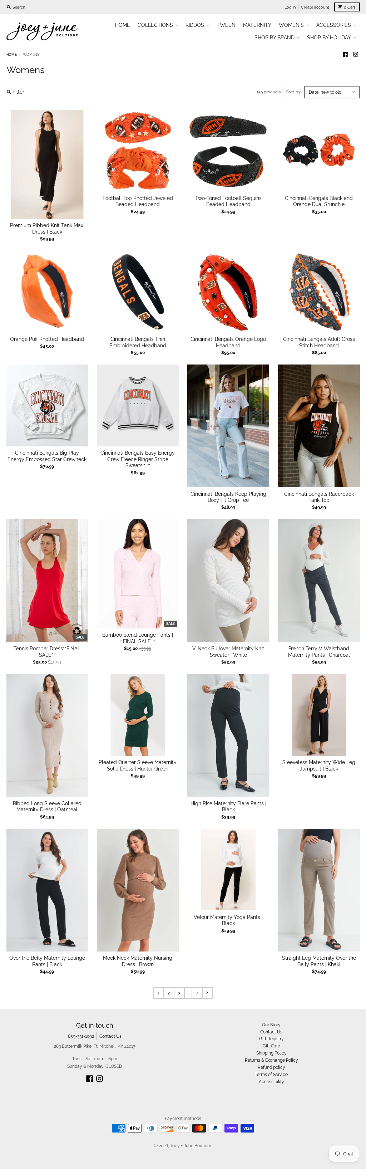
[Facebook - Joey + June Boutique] (345, 54)
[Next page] (207, 993)
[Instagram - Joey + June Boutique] (356, 54)
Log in (290, 7)
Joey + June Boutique (191, 1145)
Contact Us (110, 1036)
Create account (315, 7)
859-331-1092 (81, 1036)
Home (11, 55)
